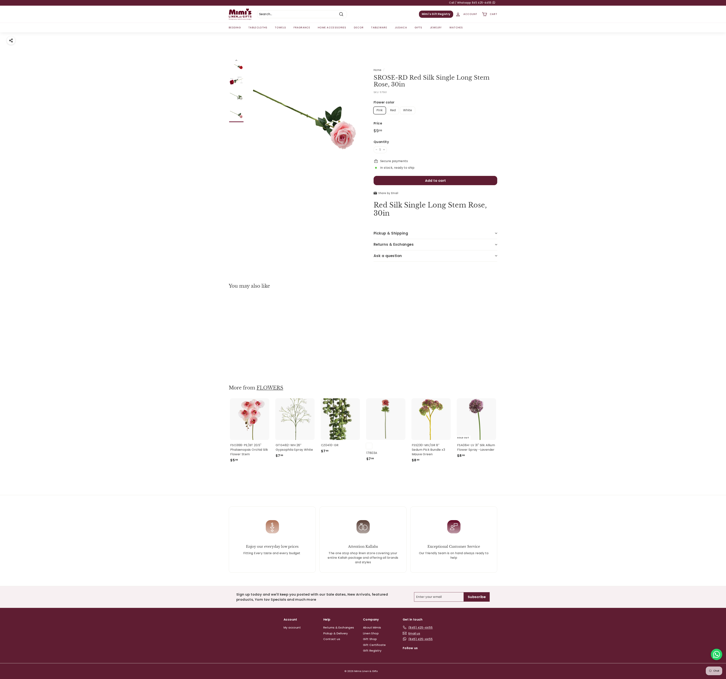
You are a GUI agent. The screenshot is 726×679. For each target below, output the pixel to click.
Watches (456, 27)
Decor (359, 27)
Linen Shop (371, 633)
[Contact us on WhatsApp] (716, 654)
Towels (280, 27)
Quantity (381, 142)
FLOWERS (270, 388)
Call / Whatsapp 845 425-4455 (470, 3)
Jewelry (436, 27)
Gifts (418, 27)
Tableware (379, 27)
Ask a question (388, 255)
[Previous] (236, 61)
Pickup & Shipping (391, 233)
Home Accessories (332, 27)
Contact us (331, 639)
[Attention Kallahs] (363, 526)
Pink (379, 110)
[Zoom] (304, 115)
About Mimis (372, 627)
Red (393, 110)
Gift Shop (370, 639)
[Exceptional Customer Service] (453, 526)
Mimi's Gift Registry (436, 14)
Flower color (384, 102)
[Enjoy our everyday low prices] (272, 526)
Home (378, 70)
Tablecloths (257, 27)
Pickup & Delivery (335, 633)
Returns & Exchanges (394, 244)
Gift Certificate (374, 645)
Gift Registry (372, 651)
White (407, 110)
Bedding (235, 27)
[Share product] (11, 40)
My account (292, 627)
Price (378, 123)
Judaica (401, 27)
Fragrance (302, 27)
